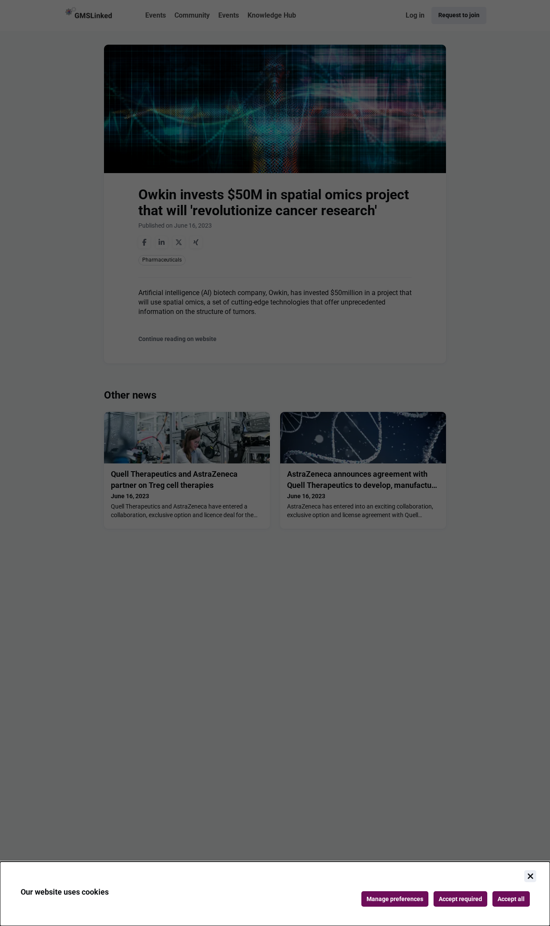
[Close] (530, 876)
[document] (275, 894)
